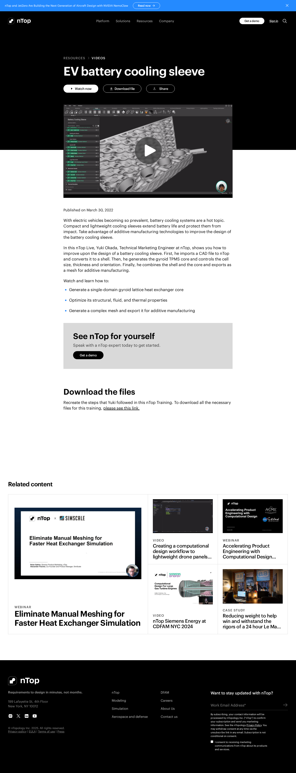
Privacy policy (17, 731)
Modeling (119, 700)
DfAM (165, 692)
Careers (167, 700)
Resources (74, 58)
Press (60, 731)
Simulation (120, 708)
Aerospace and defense (130, 716)
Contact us (169, 716)
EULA (32, 731)
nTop (115, 692)
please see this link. (121, 408)
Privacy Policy (254, 725)
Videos (99, 58)
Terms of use (46, 731)
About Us (168, 708)
